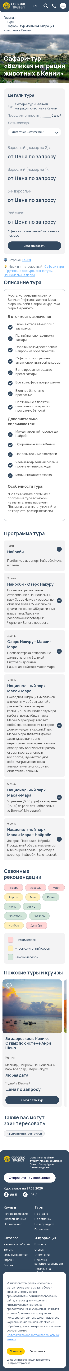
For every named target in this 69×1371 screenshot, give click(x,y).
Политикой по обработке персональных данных (33, 1337)
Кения (26, 260)
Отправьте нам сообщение (30, 1178)
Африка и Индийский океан (24, 1133)
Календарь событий (17, 1244)
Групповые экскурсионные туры (29, 271)
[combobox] (34, 132)
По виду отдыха (44, 1224)
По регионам (43, 1219)
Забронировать (34, 246)
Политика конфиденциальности (48, 1261)
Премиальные (13, 1224)
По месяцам (42, 1229)
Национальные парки (19, 275)
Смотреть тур (32, 1100)
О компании (42, 1255)
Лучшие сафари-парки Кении (27, 1041)
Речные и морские (16, 1213)
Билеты (8, 1249)
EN (35, 6)
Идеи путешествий (16, 1255)
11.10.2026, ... (18, 1075)
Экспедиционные (15, 1219)
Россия (8, 1265)
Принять (16, 1351)
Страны (9, 1260)
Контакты (40, 1244)
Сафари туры (54, 266)
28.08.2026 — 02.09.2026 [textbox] (28, 132)
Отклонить (37, 1351)
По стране (41, 1213)
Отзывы (39, 1249)
